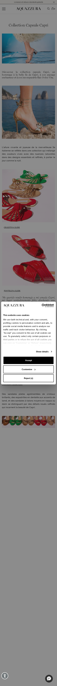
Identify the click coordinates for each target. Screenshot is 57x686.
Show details (42, 351)
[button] (49, 679)
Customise (27, 369)
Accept (28, 360)
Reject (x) (28, 378)
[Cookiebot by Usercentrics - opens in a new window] (42, 305)
